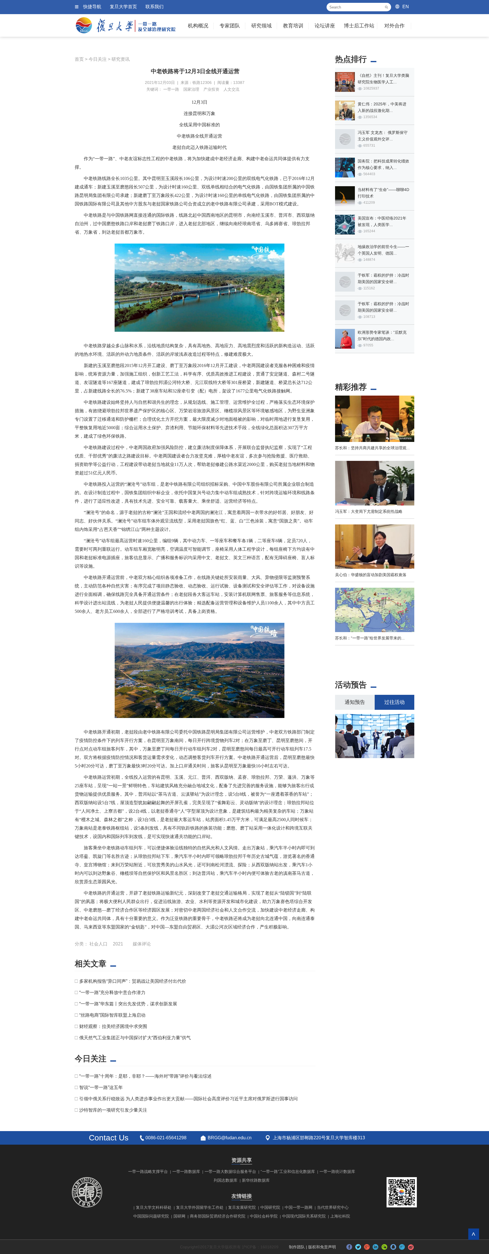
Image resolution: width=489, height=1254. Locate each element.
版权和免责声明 (322, 1247)
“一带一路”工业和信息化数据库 (288, 1171)
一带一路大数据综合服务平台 (230, 1171)
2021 (118, 943)
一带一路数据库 (186, 1171)
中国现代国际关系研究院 (304, 1216)
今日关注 (98, 59)
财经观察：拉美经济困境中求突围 (113, 1026)
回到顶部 (473, 1234)
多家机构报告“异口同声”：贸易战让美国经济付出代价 (132, 981)
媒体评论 (142, 943)
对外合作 (394, 26)
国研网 (179, 1216)
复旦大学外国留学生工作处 (200, 1207)
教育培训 (293, 26)
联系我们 (154, 6)
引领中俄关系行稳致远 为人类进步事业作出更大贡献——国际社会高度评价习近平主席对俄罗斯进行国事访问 (188, 1098)
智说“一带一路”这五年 (101, 1087)
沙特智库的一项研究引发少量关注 (113, 1110)
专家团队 (230, 26)
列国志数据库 (225, 1180)
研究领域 (261, 26)
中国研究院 (270, 1207)
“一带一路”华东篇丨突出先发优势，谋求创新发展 (128, 1003)
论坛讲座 (325, 26)
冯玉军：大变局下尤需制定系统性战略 (368, 511)
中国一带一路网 (298, 1207)
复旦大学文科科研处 (153, 1207)
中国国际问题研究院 (151, 1216)
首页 (79, 59)
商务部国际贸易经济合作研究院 (217, 1216)
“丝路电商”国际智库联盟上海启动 (112, 1015)
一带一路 (171, 89)
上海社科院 (340, 1216)
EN (405, 6)
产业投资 (211, 89)
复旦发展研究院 (242, 1207)
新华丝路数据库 (256, 1180)
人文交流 (231, 89)
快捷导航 (92, 6)
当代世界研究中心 (333, 1207)
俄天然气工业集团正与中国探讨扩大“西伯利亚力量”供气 (135, 1037)
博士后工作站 (359, 26)
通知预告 (355, 702)
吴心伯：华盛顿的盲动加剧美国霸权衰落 (370, 574)
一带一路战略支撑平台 (148, 1171)
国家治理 (191, 89)
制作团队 (297, 1247)
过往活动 (394, 702)
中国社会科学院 (264, 1216)
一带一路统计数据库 (337, 1171)
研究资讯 (120, 59)
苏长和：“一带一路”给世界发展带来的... (370, 638)
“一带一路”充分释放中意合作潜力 (112, 992)
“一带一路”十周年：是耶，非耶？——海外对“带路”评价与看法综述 (145, 1076)
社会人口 (98, 943)
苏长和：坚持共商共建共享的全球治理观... (372, 448)
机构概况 (198, 26)
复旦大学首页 (123, 6)
